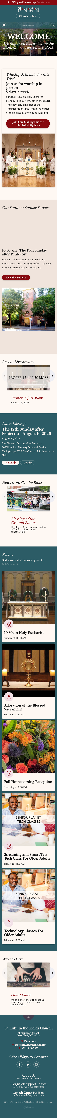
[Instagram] (36, 1064)
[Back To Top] (28, 1017)
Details (28, 462)
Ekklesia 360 (28, 1107)
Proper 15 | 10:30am (27, 398)
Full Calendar (9, 564)
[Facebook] (19, 1064)
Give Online (21, 995)
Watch (9, 462)
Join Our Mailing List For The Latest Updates (28, 124)
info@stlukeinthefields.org (29, 1044)
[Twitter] (28, 1064)
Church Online (28, 16)
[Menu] (4, 25)
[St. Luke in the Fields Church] (28, 25)
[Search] (53, 25)
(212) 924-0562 (29, 1048)
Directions (29, 1041)
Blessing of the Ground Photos (23, 521)
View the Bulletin (16, 277)
